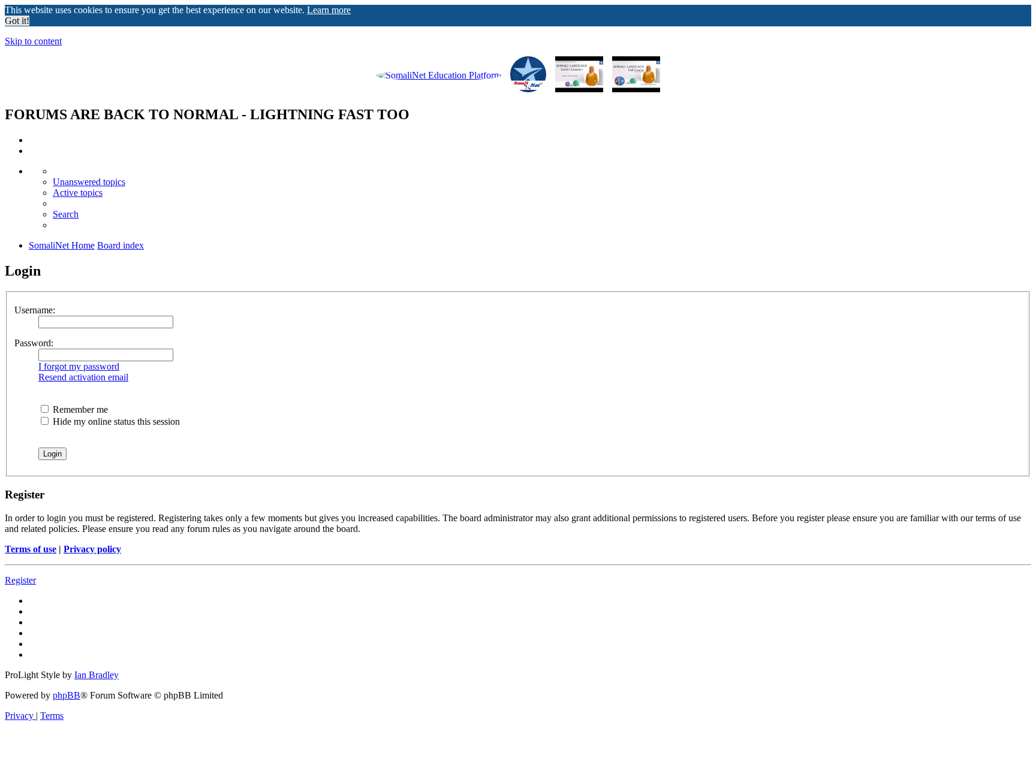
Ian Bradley (96, 675)
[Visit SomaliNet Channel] (438, 75)
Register (20, 580)
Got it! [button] (17, 21)
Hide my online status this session (115, 421)
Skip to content (33, 41)
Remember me (79, 409)
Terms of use (30, 549)
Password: (33, 343)
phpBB (66, 695)
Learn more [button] (329, 10)
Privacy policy (92, 549)
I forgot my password (78, 366)
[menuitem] (89, 182)
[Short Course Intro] (636, 75)
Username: (34, 310)
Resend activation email (83, 377)
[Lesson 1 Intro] (579, 75)
